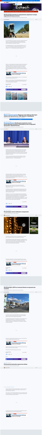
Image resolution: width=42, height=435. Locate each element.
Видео (6, 0)
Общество (16, 0)
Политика (13, 0)
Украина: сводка (16, 11)
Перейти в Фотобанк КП (11, 38)
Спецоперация (9, 0)
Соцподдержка (31, 0)
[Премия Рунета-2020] (12, 2)
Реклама (33, 2)
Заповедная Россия (27, 11)
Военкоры (13, 11)
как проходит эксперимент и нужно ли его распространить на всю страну (19, 74)
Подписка (36, 2)
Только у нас (10, 11)
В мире (22, 0)
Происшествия (30, 11)
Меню (1, 0)
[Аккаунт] (41, 0)
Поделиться (36, 19)
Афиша (33, 11)
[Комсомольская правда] (7, 2)
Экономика (19, 0)
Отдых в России (22, 11)
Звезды (24, 0)
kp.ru (26, 84)
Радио (30, 2)
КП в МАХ (19, 11)
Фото (4, 0)
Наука (34, 0)
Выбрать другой (18, 4)
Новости (8, 11)
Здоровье (27, 0)
